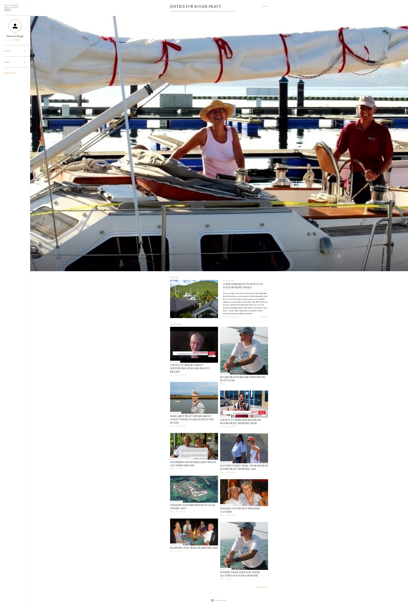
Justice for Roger (15, 36)
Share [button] (224, 317)
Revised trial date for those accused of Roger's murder (240, 574)
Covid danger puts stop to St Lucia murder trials (243, 285)
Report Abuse (10, 73)
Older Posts (262, 587)
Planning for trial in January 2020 (194, 547)
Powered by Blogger (221, 600)
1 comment (178, 468)
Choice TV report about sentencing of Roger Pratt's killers (190, 368)
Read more (264, 317)
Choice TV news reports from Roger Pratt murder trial (240, 421)
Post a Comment (233, 317)
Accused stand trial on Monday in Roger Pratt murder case (244, 467)
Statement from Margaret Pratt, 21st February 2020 (193, 463)
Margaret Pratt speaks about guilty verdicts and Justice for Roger (192, 419)
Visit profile (15, 40)
